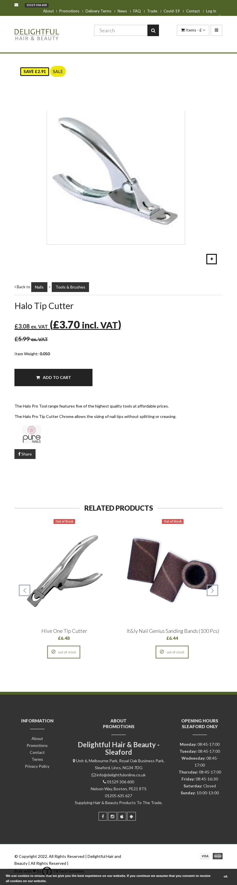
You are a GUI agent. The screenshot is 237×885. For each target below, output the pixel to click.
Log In (211, 11)
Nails (39, 287)
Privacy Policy (37, 766)
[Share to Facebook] (37, 652)
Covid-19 (172, 11)
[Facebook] (103, 816)
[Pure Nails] (118, 434)
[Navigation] (216, 30)
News (122, 11)
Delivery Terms (98, 11)
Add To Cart (56, 377)
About (48, 11)
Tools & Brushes (70, 287)
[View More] (90, 652)
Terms (37, 759)
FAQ (137, 11)
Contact (193, 11)
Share (26, 453)
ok (225, 876)
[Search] (153, 30)
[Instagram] (112, 816)
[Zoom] (211, 259)
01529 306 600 (37, 5)
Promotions (69, 11)
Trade (152, 11)
